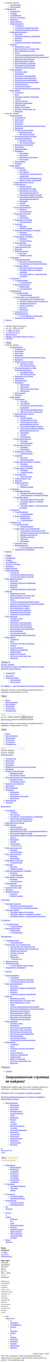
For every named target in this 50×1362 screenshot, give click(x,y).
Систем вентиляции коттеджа (26, 30)
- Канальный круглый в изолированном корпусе (29, 423)
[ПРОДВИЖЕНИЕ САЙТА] (6, 1151)
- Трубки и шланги (27, 537)
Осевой (22, 203)
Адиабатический (21, 293)
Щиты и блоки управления (30, 180)
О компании (15, 11)
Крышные (19, 128)
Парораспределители (28, 303)
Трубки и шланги (26, 305)
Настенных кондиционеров (26, 80)
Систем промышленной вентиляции (29, 55)
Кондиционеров (21, 84)
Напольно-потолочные (24, 145)
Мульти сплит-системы (24, 130)
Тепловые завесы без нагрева (31, 268)
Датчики (23, 170)
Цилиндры (24, 310)
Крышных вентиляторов (24, 59)
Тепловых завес (21, 72)
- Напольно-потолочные (29, 389)
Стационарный (26, 282)
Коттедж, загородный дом (25, 109)
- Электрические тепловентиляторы (34, 495)
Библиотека (15, 1346)
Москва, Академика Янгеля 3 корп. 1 (20, 336)
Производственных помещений (27, 36)
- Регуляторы (25, 403)
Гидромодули (20, 118)
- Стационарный (26, 514)
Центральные (20, 161)
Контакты (14, 20)
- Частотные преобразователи (31, 410)
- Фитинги (24, 539)
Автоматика (20, 168)
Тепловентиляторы (22, 260)
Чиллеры (18, 164)
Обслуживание (16, 70)
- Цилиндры (24, 541)
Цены (17, 53)
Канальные (19, 120)
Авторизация (15, 5)
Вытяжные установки (23, 220)
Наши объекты (16, 22)
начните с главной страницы (29, 1093)
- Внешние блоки (26, 364)
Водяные (23, 209)
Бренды (9, 320)
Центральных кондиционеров (27, 82)
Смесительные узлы (23, 247)
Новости (13, 1348)
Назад (9, 343)
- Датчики (23, 401)
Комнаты (18, 38)
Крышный (24, 201)
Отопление (14, 257)
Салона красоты (21, 101)
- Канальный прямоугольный (31, 426)
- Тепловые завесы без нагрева (32, 499)
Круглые (23, 226)
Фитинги (23, 308)
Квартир (18, 40)
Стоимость (19, 26)
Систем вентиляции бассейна (26, 28)
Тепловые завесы (21, 266)
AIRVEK (9, 339)
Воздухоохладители (23, 214)
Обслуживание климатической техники (16, 1236)
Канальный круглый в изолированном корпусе (29, 192)
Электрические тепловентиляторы (33, 264)
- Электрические (26, 443)
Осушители (14, 278)
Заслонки (18, 224)
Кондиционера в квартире (25, 63)
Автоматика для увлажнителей (32, 299)
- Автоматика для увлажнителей (32, 531)
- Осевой (23, 435)
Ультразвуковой (26, 295)
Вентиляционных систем (25, 51)
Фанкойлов (19, 74)
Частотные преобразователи (31, 178)
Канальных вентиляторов (25, 65)
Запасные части (21, 312)
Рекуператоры (20, 243)
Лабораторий (20, 105)
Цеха (17, 95)
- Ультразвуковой (26, 527)
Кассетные (19, 122)
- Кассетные (24, 387)
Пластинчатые (25, 245)
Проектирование (17, 24)
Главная (9, 1071)
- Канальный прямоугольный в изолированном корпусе (32, 429)
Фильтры (18, 249)
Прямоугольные (26, 228)
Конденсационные (22, 285)
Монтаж (13, 45)
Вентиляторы (20, 184)
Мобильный (24, 287)
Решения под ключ (22, 47)
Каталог (7, 664)
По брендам (9, 1208)
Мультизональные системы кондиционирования (25, 137)
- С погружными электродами (31, 547)
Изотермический (21, 314)
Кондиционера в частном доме (27, 49)
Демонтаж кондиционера (25, 68)
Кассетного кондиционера (25, 76)
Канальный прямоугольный (31, 195)
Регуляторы (24, 172)
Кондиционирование (18, 32)
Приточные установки (24, 237)
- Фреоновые (25, 449)
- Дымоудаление (26, 418)
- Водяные (24, 441)
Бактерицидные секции (24, 182)
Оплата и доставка (17, 17)
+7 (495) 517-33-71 (13, 330)
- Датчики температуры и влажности (34, 533)
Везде (8, 700)
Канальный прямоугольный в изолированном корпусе (31, 198)
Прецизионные (21, 149)
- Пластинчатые (26, 476)
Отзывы (13, 13)
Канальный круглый (28, 189)
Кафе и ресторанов (22, 107)
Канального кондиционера (25, 78)
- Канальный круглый (28, 420)
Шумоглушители (21, 251)
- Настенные (24, 391)
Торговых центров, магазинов (27, 97)
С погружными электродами (31, 316)
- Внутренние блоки (28, 366)
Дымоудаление (25, 186)
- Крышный (24, 433)
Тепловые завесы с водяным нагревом (25, 914)
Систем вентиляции (23, 86)
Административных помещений (28, 42)
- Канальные (24, 385)
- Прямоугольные (26, 460)
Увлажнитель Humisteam (24, 318)
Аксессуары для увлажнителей (27, 297)
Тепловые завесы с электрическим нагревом (27, 916)
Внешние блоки (26, 132)
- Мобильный (25, 518)
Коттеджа (18, 34)
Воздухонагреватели (23, 207)
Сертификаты (15, 15)
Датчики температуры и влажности (34, 301)
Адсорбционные (21, 280)
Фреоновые (24, 218)
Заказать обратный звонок (16, 326)
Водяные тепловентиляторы (31, 262)
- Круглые (23, 458)
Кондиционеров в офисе (24, 61)
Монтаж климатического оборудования (16, 1229)
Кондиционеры (16, 116)
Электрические (26, 212)
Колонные (19, 124)
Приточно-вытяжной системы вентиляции (32, 57)
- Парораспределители (28, 535)
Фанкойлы (19, 151)
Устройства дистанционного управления (26, 817)
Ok (22, 1360)
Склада (18, 99)
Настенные (19, 147)
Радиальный (24, 205)
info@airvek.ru (11, 334)
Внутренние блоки (27, 134)
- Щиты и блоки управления (31, 412)
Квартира (18, 111)
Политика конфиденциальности (13, 1097)
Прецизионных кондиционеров (27, 88)
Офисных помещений (23, 103)
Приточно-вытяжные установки (27, 230)
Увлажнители (15, 291)
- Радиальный (25, 437)
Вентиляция (15, 90)
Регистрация (15, 7)
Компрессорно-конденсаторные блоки (30, 126)
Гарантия (14, 1339)
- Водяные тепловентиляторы (31, 493)
